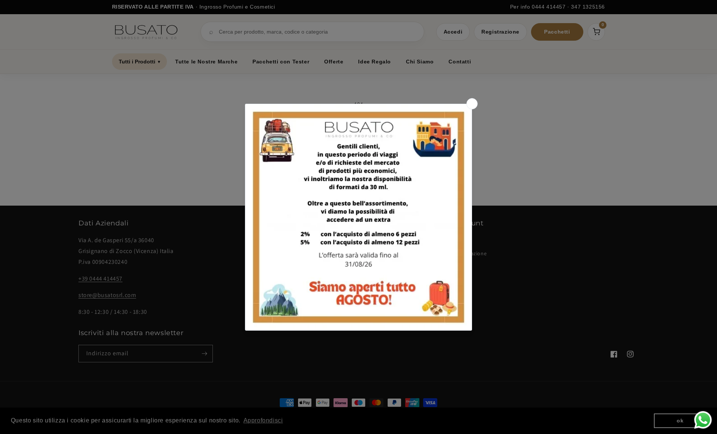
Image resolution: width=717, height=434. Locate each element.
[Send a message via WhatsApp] (703, 420)
